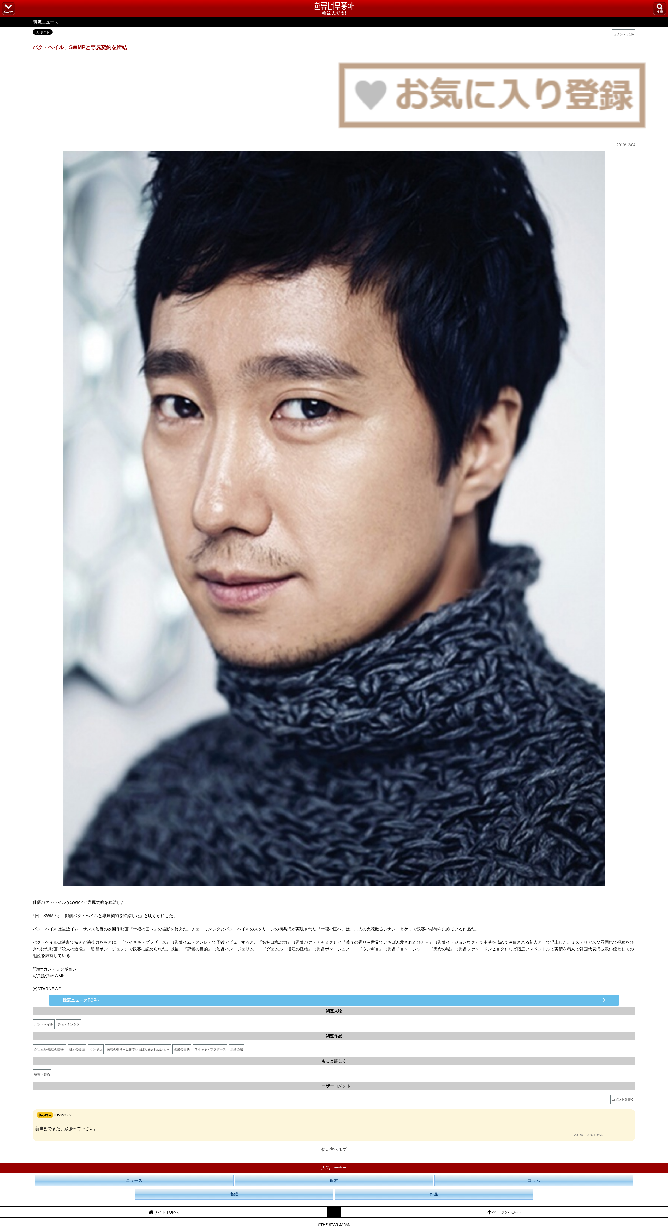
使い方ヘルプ (334, 1149)
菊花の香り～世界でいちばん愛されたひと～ (138, 1049)
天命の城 (236, 1049)
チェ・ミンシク (69, 1024)
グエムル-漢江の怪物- (49, 1049)
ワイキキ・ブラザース (210, 1049)
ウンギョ (96, 1049)
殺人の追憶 (77, 1049)
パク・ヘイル (43, 1024)
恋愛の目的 (182, 1049)
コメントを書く (623, 1099)
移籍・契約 (42, 1074)
